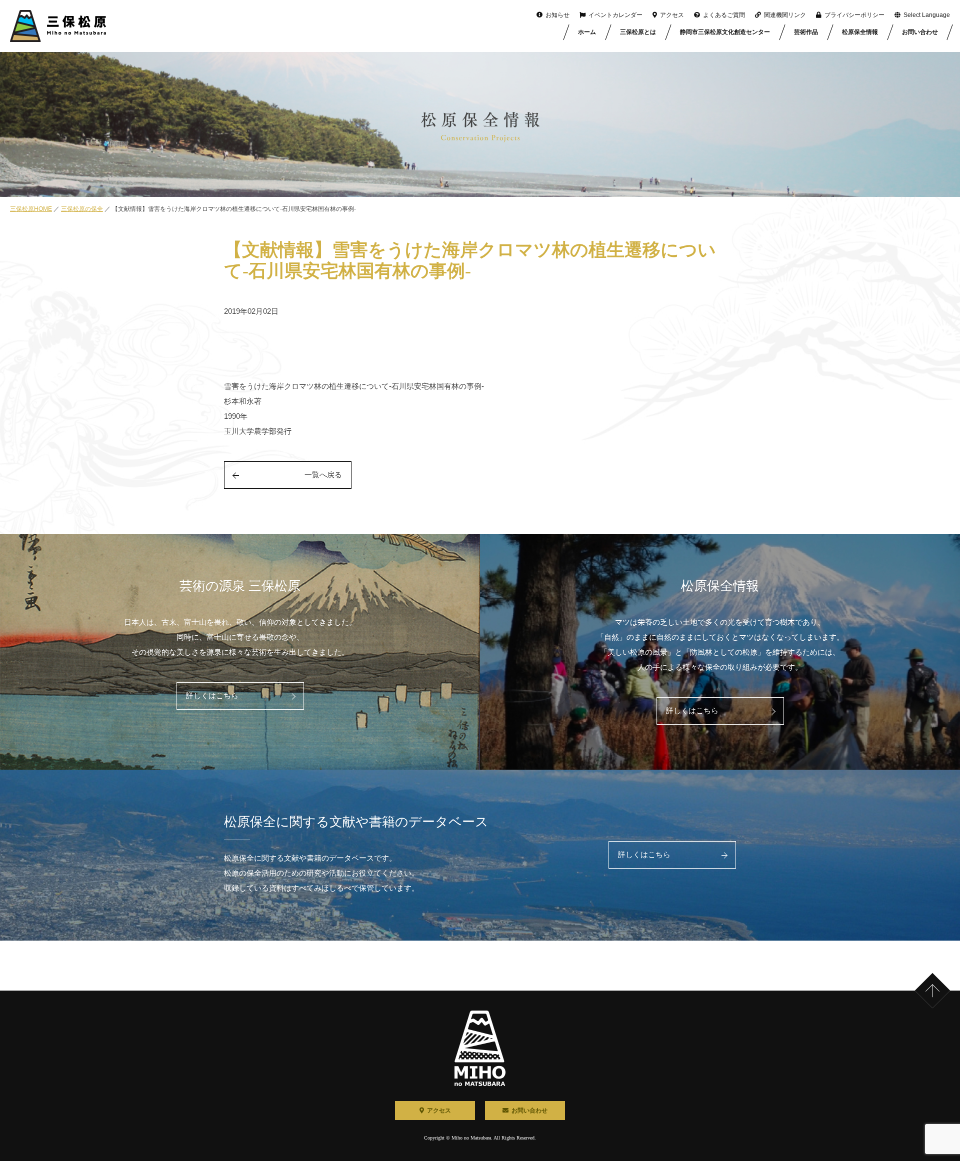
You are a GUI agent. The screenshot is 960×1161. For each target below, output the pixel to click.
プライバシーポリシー (854, 14)
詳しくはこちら (212, 696)
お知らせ (558, 14)
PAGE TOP (944, 975)
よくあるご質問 (724, 14)
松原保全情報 (860, 31)
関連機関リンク (785, 14)
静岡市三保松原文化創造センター (725, 31)
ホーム (587, 31)
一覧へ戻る (323, 475)
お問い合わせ (920, 31)
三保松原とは (638, 31)
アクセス (672, 14)
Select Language (927, 14)
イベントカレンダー (615, 14)
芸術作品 (806, 31)
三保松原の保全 (82, 208)
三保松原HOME (31, 208)
